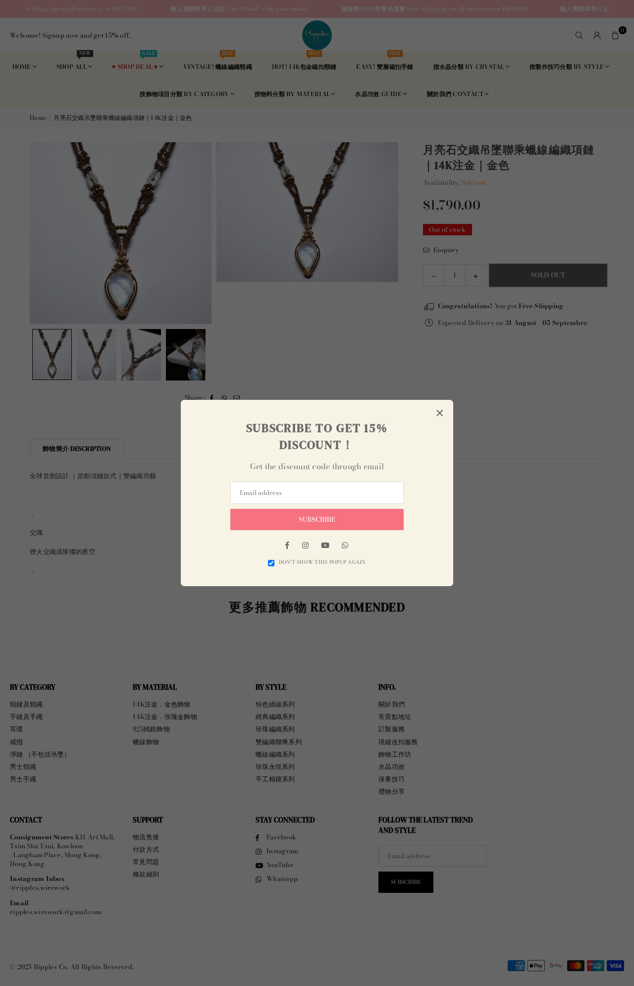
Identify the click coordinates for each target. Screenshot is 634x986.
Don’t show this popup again (322, 562)
